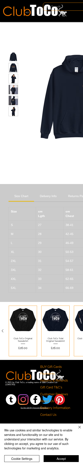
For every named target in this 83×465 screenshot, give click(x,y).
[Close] (77, 430)
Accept (61, 458)
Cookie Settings (21, 458)
